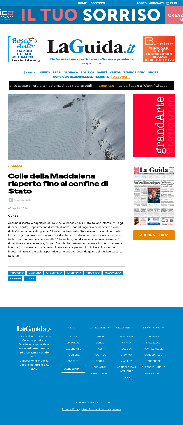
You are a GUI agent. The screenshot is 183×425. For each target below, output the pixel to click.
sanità (102, 72)
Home (73, 336)
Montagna (127, 336)
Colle (30, 278)
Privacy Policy (71, 409)
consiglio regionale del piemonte (81, 76)
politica (87, 72)
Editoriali (73, 342)
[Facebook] (171, 3)
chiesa (115, 72)
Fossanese (153, 361)
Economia (100, 367)
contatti (97, 3)
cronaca (71, 72)
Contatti (73, 361)
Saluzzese (153, 342)
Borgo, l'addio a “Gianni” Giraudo (129, 85)
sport (153, 72)
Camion (15, 278)
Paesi (100, 348)
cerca (31, 72)
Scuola (127, 348)
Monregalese (153, 348)
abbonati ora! (154, 235)
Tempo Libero (100, 373)
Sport (100, 361)
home (82, 3)
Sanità (126, 342)
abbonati (156, 3)
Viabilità (35, 272)
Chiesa (100, 336)
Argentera (54, 272)
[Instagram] (167, 3)
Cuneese (153, 336)
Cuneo (100, 342)
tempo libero (134, 72)
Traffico (93, 272)
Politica (100, 354)
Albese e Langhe (153, 367)
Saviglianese (153, 354)
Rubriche (73, 354)
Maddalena (113, 272)
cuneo (45, 72)
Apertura (74, 272)
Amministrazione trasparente (101, 409)
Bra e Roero (153, 373)
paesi (57, 72)
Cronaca (126, 354)
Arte (126, 377)
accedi (142, 3)
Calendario (73, 348)
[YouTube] (175, 3)
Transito (17, 272)
